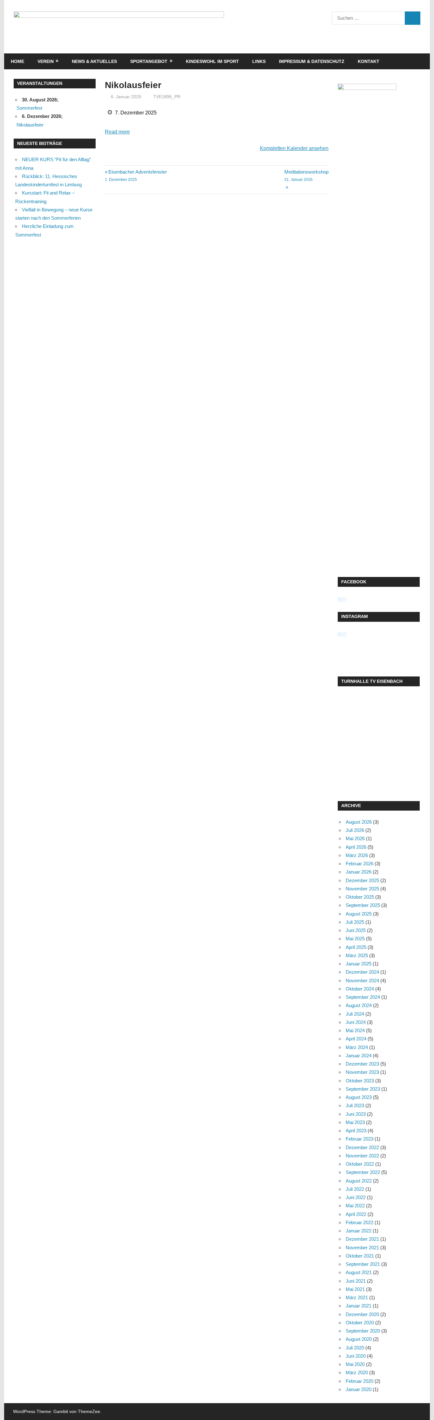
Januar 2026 (358, 872)
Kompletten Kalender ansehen (294, 148)
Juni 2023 (356, 1114)
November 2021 (362, 1247)
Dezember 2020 (362, 1314)
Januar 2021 (358, 1305)
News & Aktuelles (94, 61)
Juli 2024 (355, 1014)
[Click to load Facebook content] (342, 599)
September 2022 (363, 1172)
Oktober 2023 (360, 1080)
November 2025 (362, 888)
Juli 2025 (355, 922)
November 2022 (362, 1155)
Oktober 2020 (360, 1322)
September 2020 (363, 1331)
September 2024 (363, 997)
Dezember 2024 (362, 972)
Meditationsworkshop (306, 175)
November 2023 (362, 1072)
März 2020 (357, 1372)
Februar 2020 (359, 1381)
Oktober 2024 (360, 988)
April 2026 (356, 847)
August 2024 (359, 1005)
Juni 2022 (356, 1197)
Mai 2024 (355, 1030)
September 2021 (363, 1264)
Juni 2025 (356, 930)
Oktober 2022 (360, 1164)
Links (259, 61)
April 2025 (356, 947)
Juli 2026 (355, 830)
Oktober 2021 (360, 1256)
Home (17, 61)
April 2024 (356, 1038)
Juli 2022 (355, 1189)
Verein (45, 61)
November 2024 (362, 980)
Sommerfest (29, 108)
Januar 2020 (358, 1389)
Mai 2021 (355, 1289)
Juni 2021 (356, 1281)
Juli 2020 (355, 1347)
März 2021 (357, 1297)
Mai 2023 (355, 1122)
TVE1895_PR (166, 96)
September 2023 (363, 1089)
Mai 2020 (355, 1364)
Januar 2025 (358, 963)
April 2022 (356, 1214)
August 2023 (359, 1097)
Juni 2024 (356, 1022)
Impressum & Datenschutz (311, 61)
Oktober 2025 (360, 897)
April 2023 (356, 1130)
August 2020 (359, 1339)
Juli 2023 (355, 1105)
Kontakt (368, 61)
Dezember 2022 (362, 1147)
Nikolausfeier (30, 124)
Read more (117, 131)
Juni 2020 (356, 1356)
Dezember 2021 (362, 1239)
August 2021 (359, 1272)
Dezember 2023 (362, 1064)
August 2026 (359, 822)
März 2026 (357, 855)
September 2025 (363, 905)
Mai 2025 (355, 938)
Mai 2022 (355, 1205)
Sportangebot (148, 61)
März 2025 (357, 955)
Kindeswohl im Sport (212, 61)
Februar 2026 (359, 863)
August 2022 (359, 1180)
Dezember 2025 (362, 880)
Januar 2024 (358, 1055)
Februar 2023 (359, 1139)
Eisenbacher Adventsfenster (136, 175)
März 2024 (357, 1047)
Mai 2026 (355, 838)
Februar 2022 (359, 1222)
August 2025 (359, 913)
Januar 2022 (358, 1230)
